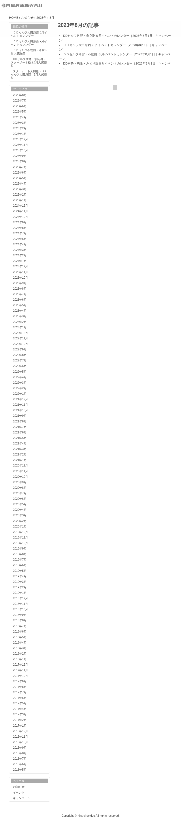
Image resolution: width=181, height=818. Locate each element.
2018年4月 (19, 642)
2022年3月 (19, 382)
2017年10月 (20, 675)
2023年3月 (19, 316)
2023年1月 (19, 327)
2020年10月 (20, 476)
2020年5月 (19, 504)
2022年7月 (19, 360)
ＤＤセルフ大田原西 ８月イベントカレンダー (94, 45)
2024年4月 (19, 244)
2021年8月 (19, 421)
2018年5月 (19, 637)
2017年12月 (20, 664)
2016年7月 (19, 758)
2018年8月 (19, 620)
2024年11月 (20, 211)
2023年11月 (20, 272)
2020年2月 (19, 521)
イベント (19, 792)
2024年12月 (20, 205)
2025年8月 (19, 161)
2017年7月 (19, 692)
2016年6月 (19, 764)
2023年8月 (19, 288)
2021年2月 (19, 454)
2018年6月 (19, 631)
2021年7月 (19, 427)
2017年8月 (19, 686)
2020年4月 (19, 509)
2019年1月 (19, 592)
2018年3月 (19, 648)
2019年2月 (19, 587)
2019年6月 (19, 565)
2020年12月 (20, 465)
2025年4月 (19, 183)
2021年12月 (20, 399)
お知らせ (19, 786)
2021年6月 (19, 432)
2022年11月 (20, 338)
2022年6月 (19, 366)
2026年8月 (19, 95)
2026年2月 (19, 128)
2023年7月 (19, 294)
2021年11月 (20, 404)
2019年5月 (19, 570)
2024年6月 (19, 239)
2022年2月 (19, 388)
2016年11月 (20, 736)
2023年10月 (20, 277)
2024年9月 (19, 222)
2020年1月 (19, 526)
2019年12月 (20, 532)
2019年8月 (19, 554)
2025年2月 (19, 194)
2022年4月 (19, 377)
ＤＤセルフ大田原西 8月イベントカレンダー (29, 34)
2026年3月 (19, 122)
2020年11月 (20, 471)
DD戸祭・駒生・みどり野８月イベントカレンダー (97, 63)
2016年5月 (19, 769)
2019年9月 (19, 548)
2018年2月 (19, 653)
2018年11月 (20, 603)
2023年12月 (20, 266)
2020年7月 (19, 493)
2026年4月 (19, 117)
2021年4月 (19, 443)
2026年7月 (19, 100)
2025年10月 (20, 150)
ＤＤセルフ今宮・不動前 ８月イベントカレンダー (97, 54)
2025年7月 (19, 167)
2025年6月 (19, 172)
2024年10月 (20, 216)
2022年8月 (19, 355)
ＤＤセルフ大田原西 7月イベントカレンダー (29, 43)
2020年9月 (19, 482)
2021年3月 (19, 449)
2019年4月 (19, 576)
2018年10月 (20, 609)
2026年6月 (19, 106)
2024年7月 (19, 233)
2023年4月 (19, 310)
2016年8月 (19, 753)
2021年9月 (19, 415)
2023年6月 (19, 299)
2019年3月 (19, 581)
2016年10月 (20, 742)
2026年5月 (19, 111)
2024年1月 (19, 261)
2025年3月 (19, 189)
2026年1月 (19, 133)
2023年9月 (19, 283)
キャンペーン (21, 798)
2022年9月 (19, 349)
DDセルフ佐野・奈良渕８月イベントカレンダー (96, 35)
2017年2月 (19, 720)
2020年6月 (19, 498)
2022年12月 (20, 333)
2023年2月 (19, 322)
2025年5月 (19, 178)
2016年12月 (20, 731)
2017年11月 (20, 670)
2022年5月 (19, 371)
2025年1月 (19, 200)
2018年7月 (19, 626)
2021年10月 (20, 410)
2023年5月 (19, 305)
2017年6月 (19, 698)
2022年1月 (19, 393)
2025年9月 (19, 155)
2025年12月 (20, 139)
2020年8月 (19, 487)
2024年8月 (19, 227)
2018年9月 (19, 614)
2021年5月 (19, 438)
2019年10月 (20, 543)
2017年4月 (19, 709)
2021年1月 (19, 460)
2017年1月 (19, 725)
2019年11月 (20, 537)
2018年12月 (20, 598)
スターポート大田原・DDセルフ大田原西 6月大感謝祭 (29, 75)
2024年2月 (19, 255)
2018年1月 (19, 659)
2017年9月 (19, 681)
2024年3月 (19, 250)
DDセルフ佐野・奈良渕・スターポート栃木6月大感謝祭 (29, 62)
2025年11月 (20, 144)
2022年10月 (20, 344)
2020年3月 (19, 515)
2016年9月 (19, 747)
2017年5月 (19, 703)
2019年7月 (19, 559)
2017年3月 (19, 714)
